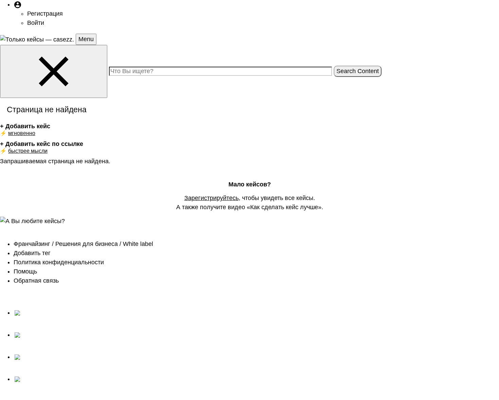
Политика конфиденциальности (59, 262)
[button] (18, 4)
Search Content (357, 71)
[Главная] (38, 39)
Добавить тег (32, 253)
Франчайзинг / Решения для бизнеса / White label (83, 243)
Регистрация (45, 13)
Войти (35, 22)
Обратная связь (36, 280)
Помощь (25, 271)
